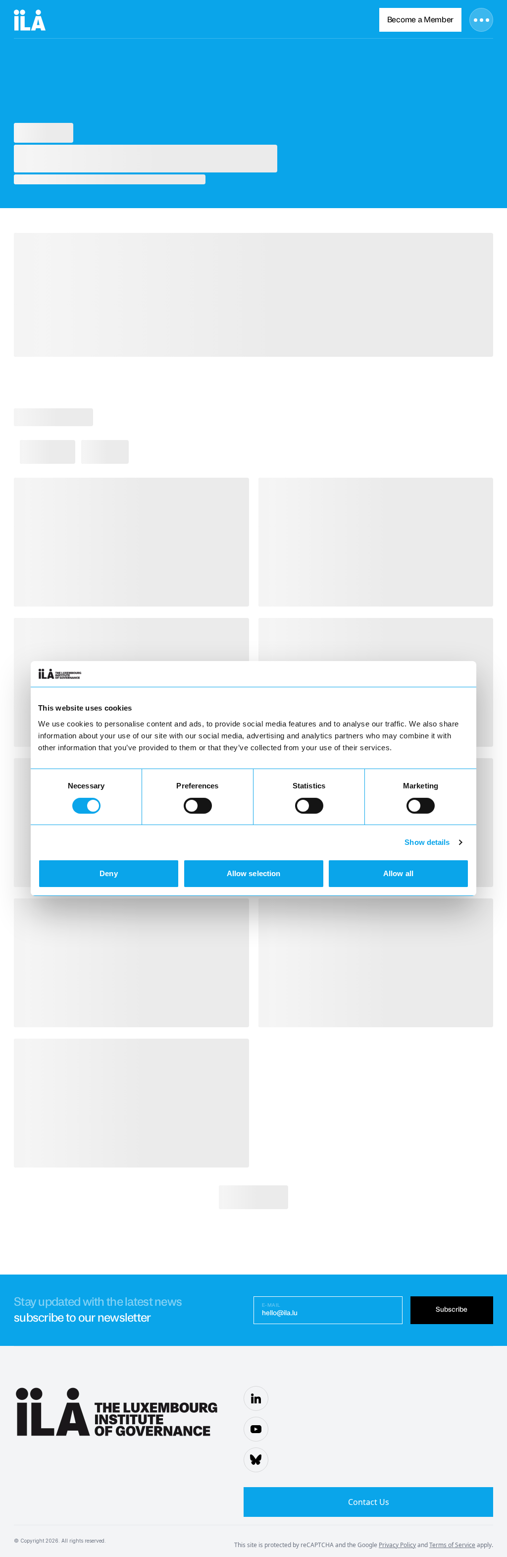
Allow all (398, 873)
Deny (108, 873)
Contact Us (368, 1502)
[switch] (198, 806)
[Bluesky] (256, 1459)
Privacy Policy (397, 1545)
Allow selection (254, 873)
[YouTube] (256, 1429)
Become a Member (420, 20)
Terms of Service (452, 1545)
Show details (427, 842)
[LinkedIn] (256, 1398)
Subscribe (451, 1309)
